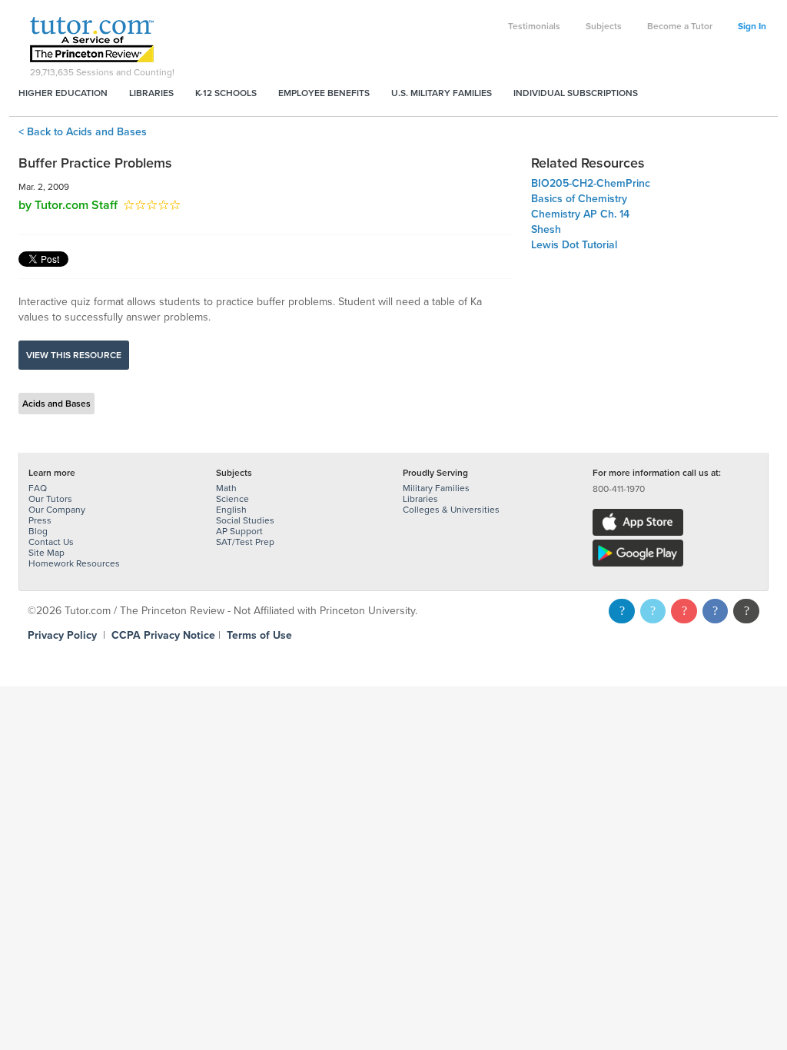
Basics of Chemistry (579, 198)
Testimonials (534, 26)
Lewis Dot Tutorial (574, 244)
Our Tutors (50, 498)
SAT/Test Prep (245, 542)
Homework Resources (74, 563)
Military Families (436, 488)
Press (39, 520)
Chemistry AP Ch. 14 (580, 214)
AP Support (239, 531)
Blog (38, 531)
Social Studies (245, 520)
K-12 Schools (226, 93)
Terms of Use (259, 635)
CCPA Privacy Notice (163, 635)
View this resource (73, 355)
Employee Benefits (324, 93)
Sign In (752, 26)
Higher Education (63, 93)
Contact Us (51, 542)
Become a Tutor (679, 26)
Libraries (151, 93)
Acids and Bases (56, 403)
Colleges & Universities (451, 509)
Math (226, 488)
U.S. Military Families (441, 93)
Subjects (604, 26)
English (231, 509)
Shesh (546, 229)
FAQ (37, 488)
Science (232, 498)
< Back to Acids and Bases (82, 131)
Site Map (46, 552)
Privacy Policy (62, 635)
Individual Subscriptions (575, 93)
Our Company (56, 509)
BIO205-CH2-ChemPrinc (590, 183)
